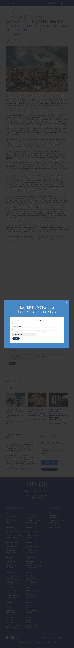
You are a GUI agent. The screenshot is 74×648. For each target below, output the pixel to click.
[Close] (66, 302)
